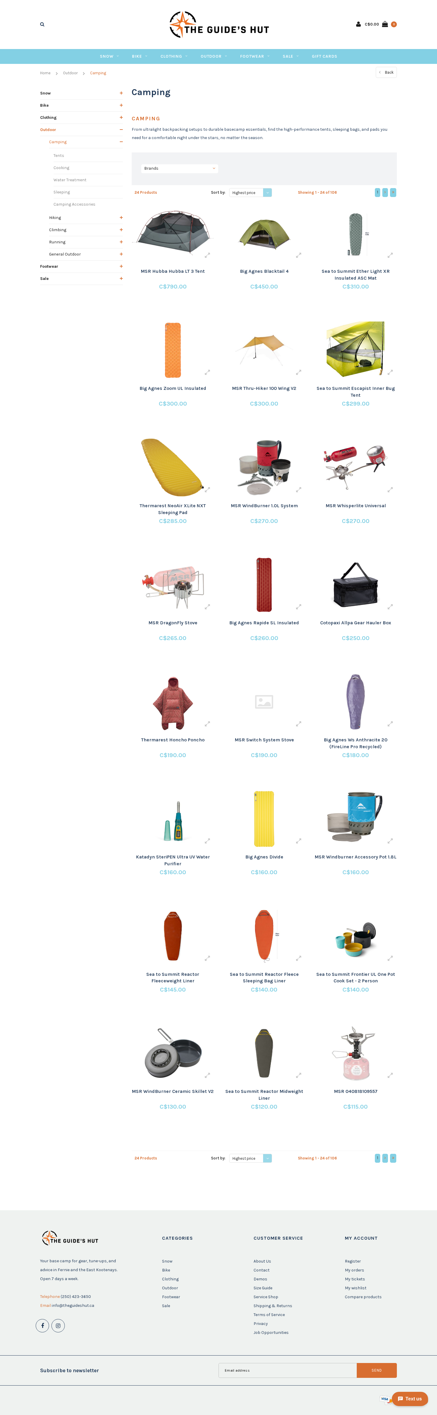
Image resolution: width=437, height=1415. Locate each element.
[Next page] (385, 192)
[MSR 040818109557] (355, 1053)
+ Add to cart (169, 309)
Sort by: (218, 192)
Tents (59, 155)
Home (45, 73)
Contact (262, 1270)
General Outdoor (65, 254)
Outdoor (211, 56)
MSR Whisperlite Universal (356, 505)
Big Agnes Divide (264, 857)
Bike (137, 56)
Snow (107, 56)
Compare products (363, 1296)
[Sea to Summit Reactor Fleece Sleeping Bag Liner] (264, 936)
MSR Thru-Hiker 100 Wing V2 (264, 388)
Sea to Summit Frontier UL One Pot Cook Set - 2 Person (355, 977)
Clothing (171, 56)
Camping (98, 73)
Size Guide (263, 1287)
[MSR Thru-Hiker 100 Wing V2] (264, 350)
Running (57, 242)
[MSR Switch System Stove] (264, 702)
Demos (260, 1279)
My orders (354, 1270)
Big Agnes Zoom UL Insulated (172, 388)
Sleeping (62, 192)
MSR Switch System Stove (264, 740)
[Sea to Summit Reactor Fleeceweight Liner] (173, 936)
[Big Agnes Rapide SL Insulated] (264, 585)
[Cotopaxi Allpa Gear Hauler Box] (355, 585)
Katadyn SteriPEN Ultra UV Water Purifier (173, 860)
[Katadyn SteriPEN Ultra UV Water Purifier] (173, 819)
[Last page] (393, 192)
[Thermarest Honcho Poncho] (173, 702)
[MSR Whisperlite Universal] (355, 467)
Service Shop (266, 1296)
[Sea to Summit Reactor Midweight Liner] (264, 1053)
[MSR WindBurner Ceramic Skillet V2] (173, 1053)
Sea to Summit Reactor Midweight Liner (264, 1094)
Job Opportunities (271, 1332)
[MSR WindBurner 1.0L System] (264, 467)
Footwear (252, 56)
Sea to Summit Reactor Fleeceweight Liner (172, 977)
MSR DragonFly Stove (172, 622)
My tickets (355, 1279)
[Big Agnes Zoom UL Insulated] (173, 350)
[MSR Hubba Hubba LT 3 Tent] (173, 233)
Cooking (61, 167)
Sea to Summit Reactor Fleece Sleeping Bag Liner (264, 977)
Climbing (57, 229)
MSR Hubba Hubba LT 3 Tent (173, 271)
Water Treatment (70, 179)
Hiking (55, 217)
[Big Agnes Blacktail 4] (264, 233)
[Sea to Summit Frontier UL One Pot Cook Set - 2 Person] (355, 936)
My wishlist (356, 1287)
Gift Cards (324, 56)
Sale (288, 56)
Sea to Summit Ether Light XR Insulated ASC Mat (356, 274)
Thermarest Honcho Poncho (173, 740)
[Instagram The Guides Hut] (58, 1325)
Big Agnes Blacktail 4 (264, 271)
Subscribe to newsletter (69, 1370)
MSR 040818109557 (356, 1091)
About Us (262, 1261)
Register (353, 1261)
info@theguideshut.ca (73, 1305)
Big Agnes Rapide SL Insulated (264, 622)
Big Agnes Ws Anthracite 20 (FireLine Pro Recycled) (355, 743)
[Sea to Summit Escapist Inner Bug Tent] (355, 350)
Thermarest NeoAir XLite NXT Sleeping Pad (173, 509)
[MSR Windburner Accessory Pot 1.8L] (355, 819)
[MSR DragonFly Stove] (173, 585)
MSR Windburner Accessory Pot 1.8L (356, 857)
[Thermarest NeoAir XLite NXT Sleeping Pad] (173, 467)
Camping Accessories (74, 204)
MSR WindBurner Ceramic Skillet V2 (173, 1091)
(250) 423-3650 (76, 1296)
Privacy (261, 1323)
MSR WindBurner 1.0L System (264, 505)
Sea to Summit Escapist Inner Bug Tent (356, 391)
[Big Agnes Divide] (264, 819)
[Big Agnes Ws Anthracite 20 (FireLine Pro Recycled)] (355, 702)
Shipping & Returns (273, 1305)
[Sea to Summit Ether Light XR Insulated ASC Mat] (355, 233)
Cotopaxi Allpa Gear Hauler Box (355, 622)
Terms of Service (269, 1314)
